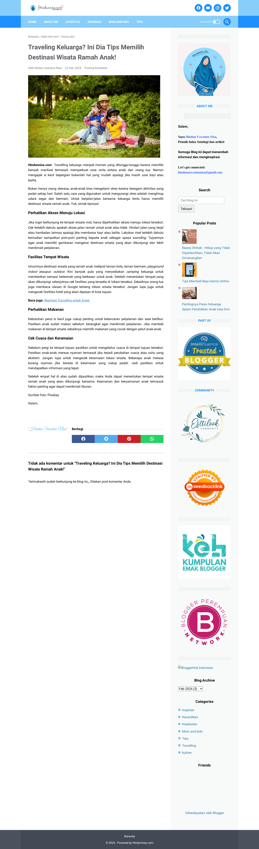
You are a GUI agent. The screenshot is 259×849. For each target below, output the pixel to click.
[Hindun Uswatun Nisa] (49, 8)
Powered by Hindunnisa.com (135, 842)
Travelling (189, 746)
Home (32, 21)
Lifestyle (73, 21)
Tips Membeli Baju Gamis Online (205, 281)
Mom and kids (192, 731)
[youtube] (207, 7)
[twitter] (226, 7)
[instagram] (217, 7)
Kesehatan (189, 724)
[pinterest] (129, 439)
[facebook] (198, 7)
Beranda (129, 836)
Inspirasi (94, 21)
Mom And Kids (119, 21)
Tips (140, 21)
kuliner (187, 753)
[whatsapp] (152, 439)
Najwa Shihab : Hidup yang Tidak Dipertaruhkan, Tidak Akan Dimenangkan (206, 253)
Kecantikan (190, 717)
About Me (51, 21)
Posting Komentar (96, 68)
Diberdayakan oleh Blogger (204, 813)
